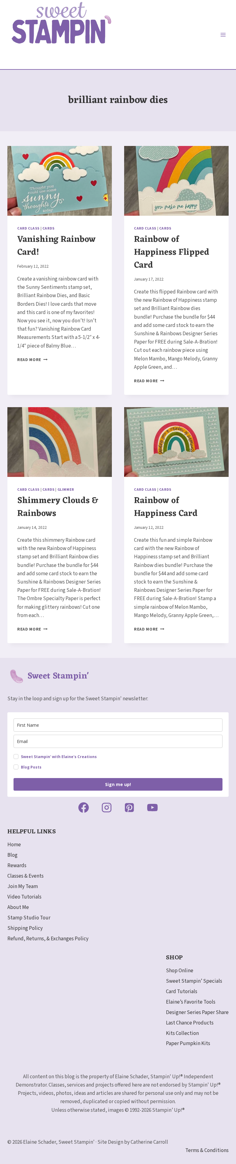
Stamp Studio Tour (28, 918)
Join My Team (22, 886)
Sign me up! (118, 784)
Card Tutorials (181, 991)
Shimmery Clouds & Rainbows (57, 507)
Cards (48, 228)
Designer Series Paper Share (197, 1012)
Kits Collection (182, 1033)
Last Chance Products (190, 1023)
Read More (32, 360)
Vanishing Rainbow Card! (56, 246)
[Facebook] (83, 807)
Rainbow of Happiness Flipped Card (171, 252)
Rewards (16, 865)
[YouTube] (152, 807)
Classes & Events (25, 876)
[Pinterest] (129, 807)
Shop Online (179, 970)
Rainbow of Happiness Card (166, 507)
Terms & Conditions (207, 1150)
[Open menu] (223, 34)
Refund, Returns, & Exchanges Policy (47, 938)
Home (14, 844)
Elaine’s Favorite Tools (190, 1002)
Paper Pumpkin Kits (188, 1043)
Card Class (28, 228)
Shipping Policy (25, 928)
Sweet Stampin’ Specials (194, 981)
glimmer (65, 489)
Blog (12, 855)
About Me (18, 907)
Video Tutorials (24, 897)
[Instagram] (106, 807)
